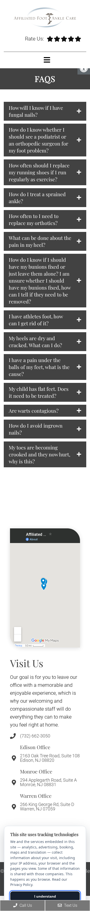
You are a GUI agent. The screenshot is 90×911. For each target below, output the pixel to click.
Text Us (70, 905)
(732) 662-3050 (35, 736)
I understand (45, 896)
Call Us (25, 905)
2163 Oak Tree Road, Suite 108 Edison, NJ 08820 (50, 758)
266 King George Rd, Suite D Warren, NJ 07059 (47, 806)
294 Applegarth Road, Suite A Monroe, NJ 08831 (48, 782)
